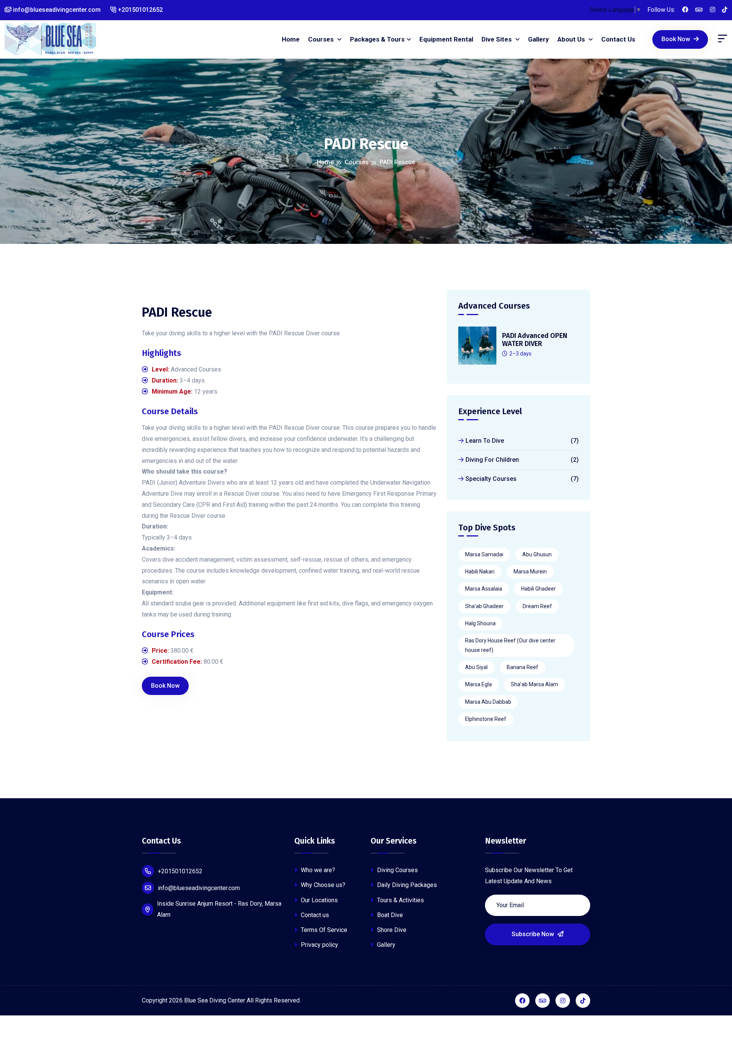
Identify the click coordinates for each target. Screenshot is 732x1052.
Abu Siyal (476, 667)
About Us (571, 39)
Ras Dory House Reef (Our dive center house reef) (510, 645)
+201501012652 (139, 9)
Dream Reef (537, 606)
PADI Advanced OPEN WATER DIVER (534, 340)
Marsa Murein (530, 571)
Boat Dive (389, 915)
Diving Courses (397, 870)
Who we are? (317, 870)
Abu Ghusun (537, 554)
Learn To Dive (522, 440)
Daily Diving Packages (406, 885)
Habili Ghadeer (538, 589)
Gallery (538, 39)
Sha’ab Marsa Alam (534, 684)
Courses (321, 39)
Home (291, 39)
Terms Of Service (323, 930)
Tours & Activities (400, 900)
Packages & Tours (377, 39)
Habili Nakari (479, 571)
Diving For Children (522, 459)
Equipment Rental (446, 39)
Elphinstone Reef (485, 719)
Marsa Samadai (484, 554)
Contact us (314, 915)
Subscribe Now (533, 934)
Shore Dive (391, 930)
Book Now (676, 39)
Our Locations (318, 900)
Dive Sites (497, 39)
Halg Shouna (480, 623)
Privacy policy (318, 944)
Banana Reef (522, 667)
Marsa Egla (478, 684)
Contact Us (618, 39)
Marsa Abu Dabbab (488, 702)
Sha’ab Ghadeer (484, 606)
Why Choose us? (322, 885)
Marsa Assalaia (483, 589)
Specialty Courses (522, 478)
